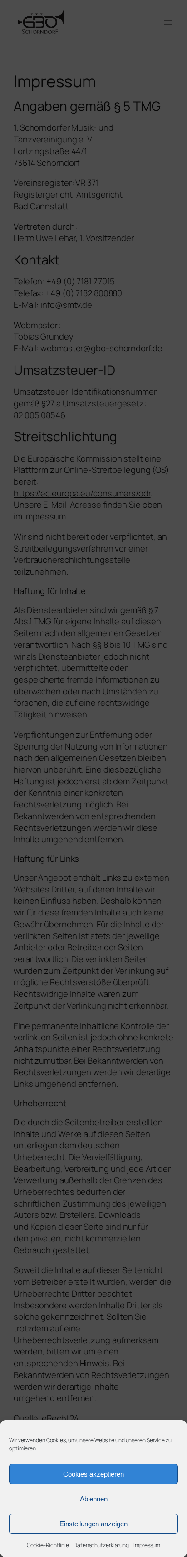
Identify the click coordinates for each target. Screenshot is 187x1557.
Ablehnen (94, 1499)
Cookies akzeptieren (93, 1474)
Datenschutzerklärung (101, 1545)
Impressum (146, 1545)
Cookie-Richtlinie (48, 1545)
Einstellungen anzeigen (93, 1524)
